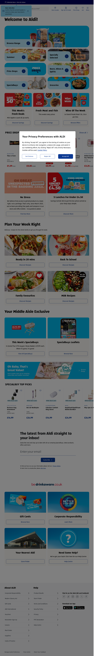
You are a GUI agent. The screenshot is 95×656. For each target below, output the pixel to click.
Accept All (65, 156)
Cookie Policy (42, 150)
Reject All (47, 156)
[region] (47, 146)
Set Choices (29, 156)
